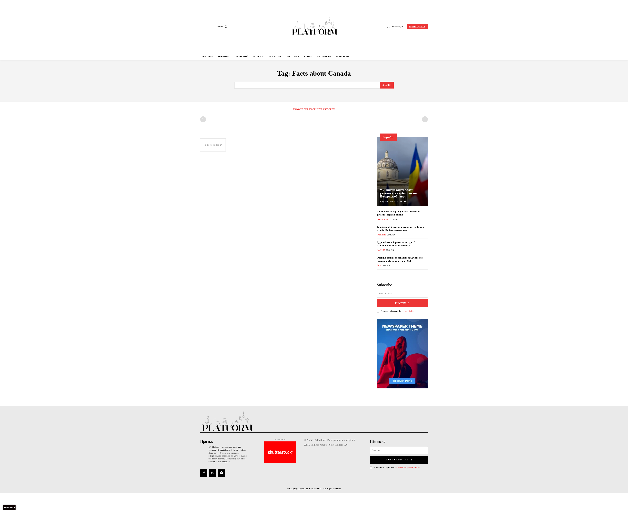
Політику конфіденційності (407, 467)
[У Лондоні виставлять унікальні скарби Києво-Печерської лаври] (402, 171)
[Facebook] (203, 473)
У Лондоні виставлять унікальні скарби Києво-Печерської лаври (398, 193)
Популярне (383, 219)
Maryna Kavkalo (387, 201)
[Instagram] (212, 473)
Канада (381, 250)
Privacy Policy (408, 311)
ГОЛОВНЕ (381, 235)
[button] (222, 26)
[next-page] (384, 274)
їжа (379, 266)
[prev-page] (203, 119)
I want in (400, 303)
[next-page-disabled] (425, 119)
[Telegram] (221, 473)
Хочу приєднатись (396, 459)
